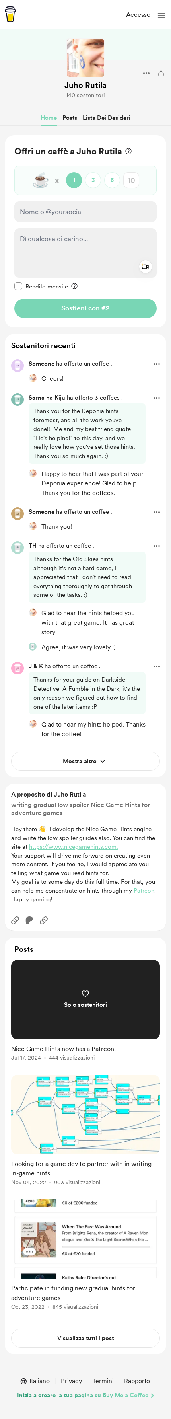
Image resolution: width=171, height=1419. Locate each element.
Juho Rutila (85, 85)
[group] (85, 1015)
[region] (85, 231)
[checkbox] (41, 286)
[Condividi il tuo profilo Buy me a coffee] (161, 73)
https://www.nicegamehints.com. (73, 846)
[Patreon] (29, 920)
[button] (161, 15)
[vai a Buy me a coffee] (10, 14)
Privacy (71, 1381)
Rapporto (137, 1381)
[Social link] (15, 920)
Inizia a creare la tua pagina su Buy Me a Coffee (82, 1395)
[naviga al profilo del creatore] (85, 58)
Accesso (138, 14)
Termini (103, 1381)
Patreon (144, 890)
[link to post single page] (85, 1012)
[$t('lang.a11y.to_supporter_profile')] (33, 378)
